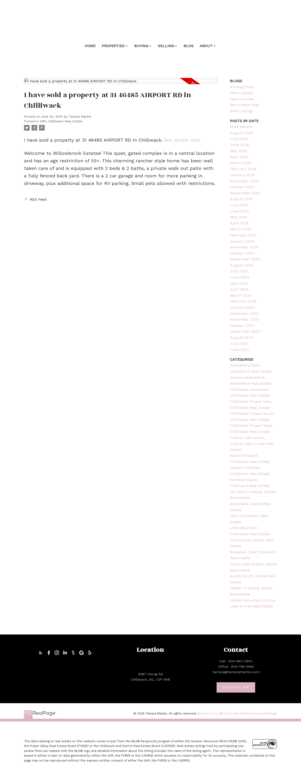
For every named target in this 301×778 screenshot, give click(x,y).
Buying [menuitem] (141, 46)
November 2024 (244, 247)
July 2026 (239, 138)
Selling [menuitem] (166, 46)
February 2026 (243, 169)
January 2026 (242, 175)
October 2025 (242, 187)
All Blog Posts (242, 87)
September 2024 (245, 259)
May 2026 (238, 151)
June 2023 (239, 349)
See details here (182, 140)
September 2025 (245, 193)
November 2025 (244, 181)
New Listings (241, 93)
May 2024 (238, 283)
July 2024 (239, 271)
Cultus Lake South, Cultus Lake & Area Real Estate (252, 443)
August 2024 (241, 265)
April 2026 (239, 157)
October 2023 (242, 325)
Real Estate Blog (244, 105)
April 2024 (239, 289)
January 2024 (242, 307)
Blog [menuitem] (189, 46)
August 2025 (241, 199)
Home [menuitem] (90, 46)
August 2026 (241, 133)
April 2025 (239, 223)
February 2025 (243, 235)
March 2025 (240, 229)
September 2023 (245, 331)
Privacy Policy (209, 713)
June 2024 (239, 277)
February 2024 (243, 301)
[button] (40, 652)
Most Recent (241, 126)
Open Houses (242, 99)
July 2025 (239, 205)
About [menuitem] (206, 46)
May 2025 (238, 217)
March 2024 (241, 295)
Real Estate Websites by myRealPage (249, 713)
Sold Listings (241, 111)
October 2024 (242, 253)
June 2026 (239, 145)
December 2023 (244, 313)
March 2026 (240, 163)
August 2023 (241, 337)
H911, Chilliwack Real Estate (61, 121)
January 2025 (242, 241)
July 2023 (239, 343)
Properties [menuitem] (113, 46)
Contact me (236, 687)
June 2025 (239, 211)
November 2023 (244, 319)
